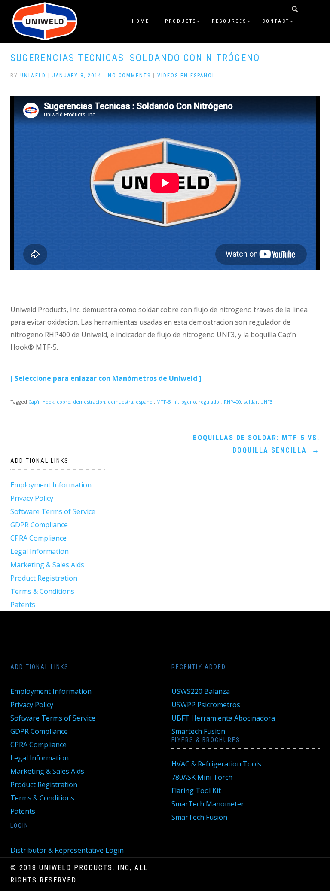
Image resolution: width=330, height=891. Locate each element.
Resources (229, 21)
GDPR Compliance (39, 524)
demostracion (89, 401)
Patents (22, 604)
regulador (210, 401)
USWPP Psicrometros (205, 704)
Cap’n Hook (41, 401)
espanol (145, 401)
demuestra (120, 401)
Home (141, 21)
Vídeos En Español (186, 76)
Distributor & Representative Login (67, 850)
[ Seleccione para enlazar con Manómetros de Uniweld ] (106, 378)
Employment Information (51, 485)
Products (180, 21)
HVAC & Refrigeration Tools (216, 764)
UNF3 (266, 401)
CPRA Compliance (38, 538)
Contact (276, 21)
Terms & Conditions (42, 591)
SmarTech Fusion (199, 817)
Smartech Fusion (198, 731)
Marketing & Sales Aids (47, 564)
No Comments (129, 76)
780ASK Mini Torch (201, 777)
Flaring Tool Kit (196, 790)
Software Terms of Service (52, 511)
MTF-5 (163, 401)
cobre (63, 401)
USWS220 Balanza (200, 691)
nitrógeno (184, 401)
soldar (251, 401)
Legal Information (39, 551)
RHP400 (232, 401)
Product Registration (43, 578)
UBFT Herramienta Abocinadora (223, 718)
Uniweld (33, 76)
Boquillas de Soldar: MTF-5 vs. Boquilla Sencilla (256, 444)
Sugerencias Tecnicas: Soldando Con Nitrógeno (135, 57)
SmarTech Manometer (207, 804)
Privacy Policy (31, 498)
